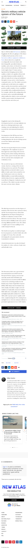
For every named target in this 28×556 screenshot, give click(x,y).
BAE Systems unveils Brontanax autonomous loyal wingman (13, 432)
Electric (16, 362)
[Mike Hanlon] (3, 379)
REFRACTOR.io (18, 521)
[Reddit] (11, 21)
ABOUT (3, 516)
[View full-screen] (26, 27)
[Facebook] (2, 21)
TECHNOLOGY (18, 516)
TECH (2, 5)
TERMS (3, 527)
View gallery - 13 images (14, 48)
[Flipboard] (14, 21)
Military (3, 9)
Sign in (5, 467)
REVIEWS (3, 523)
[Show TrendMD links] (25, 358)
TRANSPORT (23, 5)
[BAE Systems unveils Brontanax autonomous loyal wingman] (14, 422)
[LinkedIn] (8, 21)
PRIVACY (3, 529)
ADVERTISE (4, 525)
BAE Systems (16, 52)
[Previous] (3, 430)
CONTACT (3, 531)
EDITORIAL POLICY (5, 519)
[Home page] (14, 2)
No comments (15, 371)
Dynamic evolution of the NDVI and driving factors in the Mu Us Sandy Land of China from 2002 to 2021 (13, 336)
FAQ (2, 535)
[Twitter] (5, 21)
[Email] (17, 21)
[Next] (24, 430)
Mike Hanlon (11, 378)
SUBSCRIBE (4, 514)
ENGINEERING (9, 5)
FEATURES (3, 521)
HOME (2, 512)
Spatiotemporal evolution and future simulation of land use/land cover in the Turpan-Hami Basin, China (13, 342)
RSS (2, 533)
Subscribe (14, 500)
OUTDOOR (16, 5)
